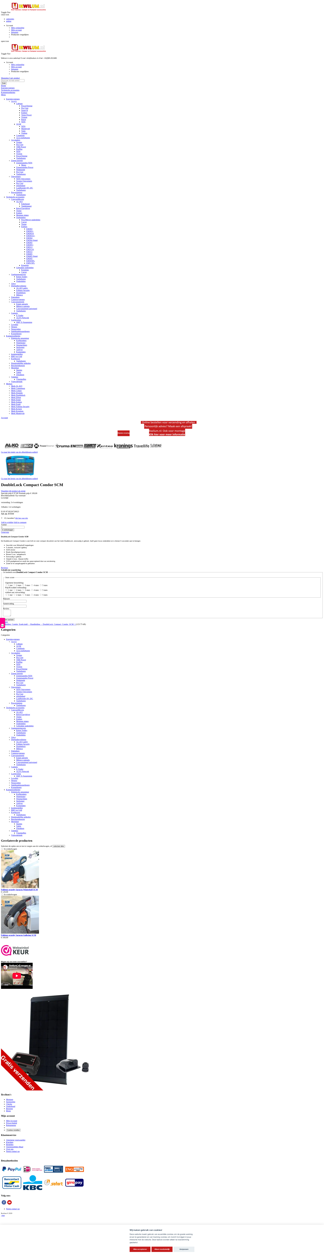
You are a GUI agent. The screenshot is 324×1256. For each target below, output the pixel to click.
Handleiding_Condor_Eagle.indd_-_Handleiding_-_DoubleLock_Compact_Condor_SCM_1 (38, 624)
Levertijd (4, 498)
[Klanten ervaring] (84, 447)
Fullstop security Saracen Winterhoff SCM (19, 890)
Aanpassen (183, 1249)
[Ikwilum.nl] (28, 12)
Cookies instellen (13, 1130)
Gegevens (5, 532)
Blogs (8, 1111)
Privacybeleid (11, 1123)
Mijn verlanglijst (17, 28)
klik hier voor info (21, 518)
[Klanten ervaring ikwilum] (124, 435)
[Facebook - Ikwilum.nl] (3, 1204)
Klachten (9, 1142)
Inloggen (14, 32)
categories (10, 19)
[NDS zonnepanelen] (46, 1090)
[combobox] (12, 80)
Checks (9, 1104)
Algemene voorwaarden (15, 1140)
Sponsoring (10, 1102)
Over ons (9, 1149)
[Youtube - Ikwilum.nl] (9, 1204)
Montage (9, 1099)
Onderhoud (10, 1106)
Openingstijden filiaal (14, 1147)
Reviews (4, 568)
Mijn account (16, 30)
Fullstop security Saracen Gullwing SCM (18, 935)
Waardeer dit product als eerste (13, 491)
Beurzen (9, 1109)
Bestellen (9, 1144)
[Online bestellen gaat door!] (169, 435)
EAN (3, 511)
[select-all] (58, 846)
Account (4, 418)
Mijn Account (11, 1121)
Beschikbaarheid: (8, 495)
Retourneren (11, 1125)
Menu (3, 95)
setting (8, 21)
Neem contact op (13, 1151)
